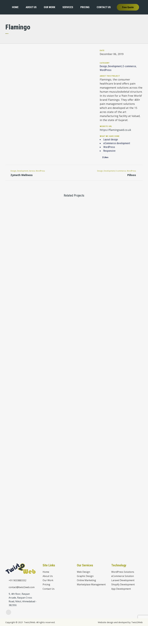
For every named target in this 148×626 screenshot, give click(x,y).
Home (46, 572)
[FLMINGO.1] (5, 45)
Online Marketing (86, 580)
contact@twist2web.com (22, 587)
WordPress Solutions (122, 572)
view (21, 215)
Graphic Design (85, 576)
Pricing (46, 584)
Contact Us (48, 588)
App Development (121, 588)
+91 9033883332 (17, 580)
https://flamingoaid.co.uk (115, 130)
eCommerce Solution (122, 576)
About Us (48, 576)
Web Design (83, 572)
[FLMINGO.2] (6, 45)
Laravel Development (122, 580)
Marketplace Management (91, 584)
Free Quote (128, 7)
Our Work (48, 580)
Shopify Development (123, 584)
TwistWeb (137, 622)
